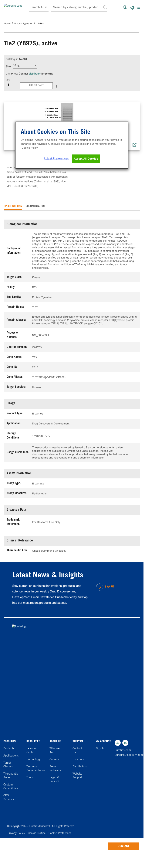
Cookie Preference (60, 833)
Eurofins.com (123, 750)
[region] (71, 145)
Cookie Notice (37, 833)
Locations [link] (78, 759)
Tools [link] (29, 777)
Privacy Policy (16, 833)
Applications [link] (11, 755)
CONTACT (123, 846)
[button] (105, 7)
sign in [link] (100, 748)
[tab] (13, 206)
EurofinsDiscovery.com (123, 755)
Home (7, 23)
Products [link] (8, 748)
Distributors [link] (79, 766)
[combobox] (79, 7)
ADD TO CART (36, 85)
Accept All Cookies (86, 158)
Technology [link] (33, 759)
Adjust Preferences (56, 158)
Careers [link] (54, 759)
